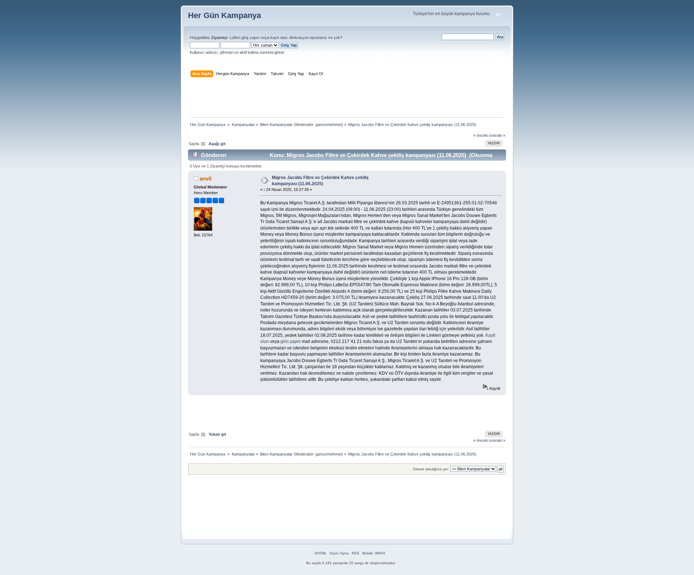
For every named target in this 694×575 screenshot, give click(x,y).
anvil (205, 178)
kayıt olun (278, 37)
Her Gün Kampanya (224, 15)
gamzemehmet (329, 124)
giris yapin (290, 341)
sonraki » (497, 135)
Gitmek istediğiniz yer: (431, 469)
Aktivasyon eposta (305, 37)
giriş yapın (250, 37)
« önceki (480, 135)
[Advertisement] (347, 99)
